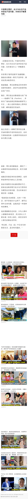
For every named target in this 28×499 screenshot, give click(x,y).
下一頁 (14, 235)
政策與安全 (7, 496)
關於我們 (3, 496)
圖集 (20, 1)
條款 (12, 496)
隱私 (14, 496)
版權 (17, 496)
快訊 (25, 1)
